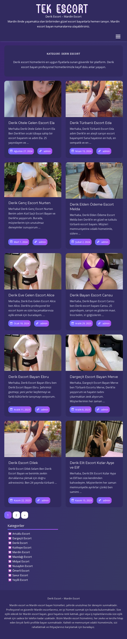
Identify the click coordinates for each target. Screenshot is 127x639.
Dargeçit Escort (22, 538)
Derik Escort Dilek (23, 463)
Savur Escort (20, 575)
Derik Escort (20, 543)
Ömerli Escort (20, 570)
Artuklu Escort (21, 533)
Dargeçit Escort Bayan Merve (94, 377)
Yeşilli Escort (20, 580)
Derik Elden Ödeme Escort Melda (92, 206)
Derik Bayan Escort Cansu (91, 295)
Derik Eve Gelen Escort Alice (31, 295)
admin (47, 151)
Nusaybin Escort (22, 566)
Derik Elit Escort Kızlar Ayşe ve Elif (92, 465)
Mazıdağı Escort (22, 557)
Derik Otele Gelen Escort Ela (31, 123)
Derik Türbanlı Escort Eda (91, 123)
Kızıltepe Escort (21, 547)
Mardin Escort (21, 552)
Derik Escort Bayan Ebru (28, 377)
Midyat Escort (20, 561)
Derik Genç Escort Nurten (29, 203)
